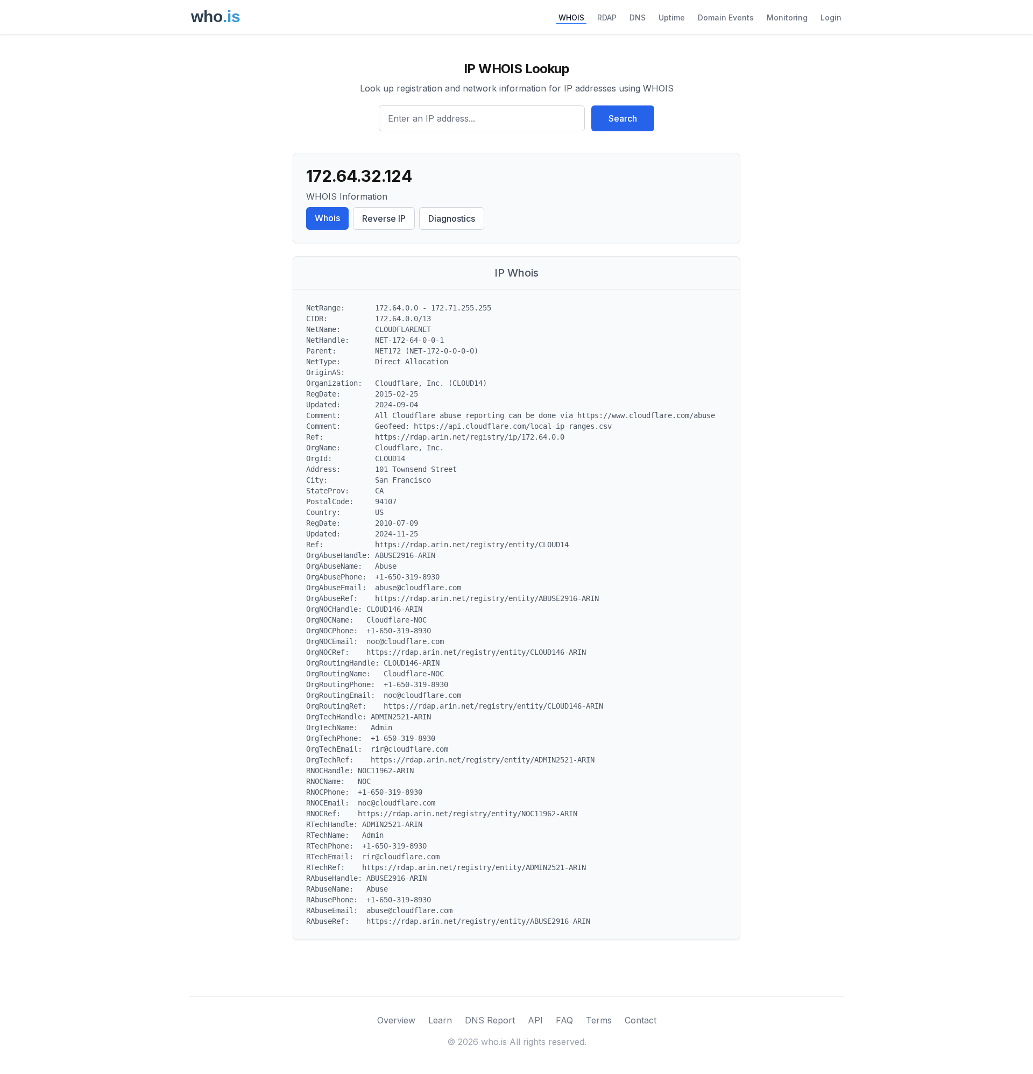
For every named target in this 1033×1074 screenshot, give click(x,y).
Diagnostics (451, 218)
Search (623, 118)
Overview (396, 1020)
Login (830, 17)
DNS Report (490, 1020)
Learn (440, 1020)
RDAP (607, 17)
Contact (640, 1020)
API (535, 1020)
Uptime (672, 17)
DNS (637, 17)
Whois (327, 218)
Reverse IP (384, 218)
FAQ (564, 1020)
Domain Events (726, 17)
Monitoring (787, 17)
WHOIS (571, 17)
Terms (599, 1020)
